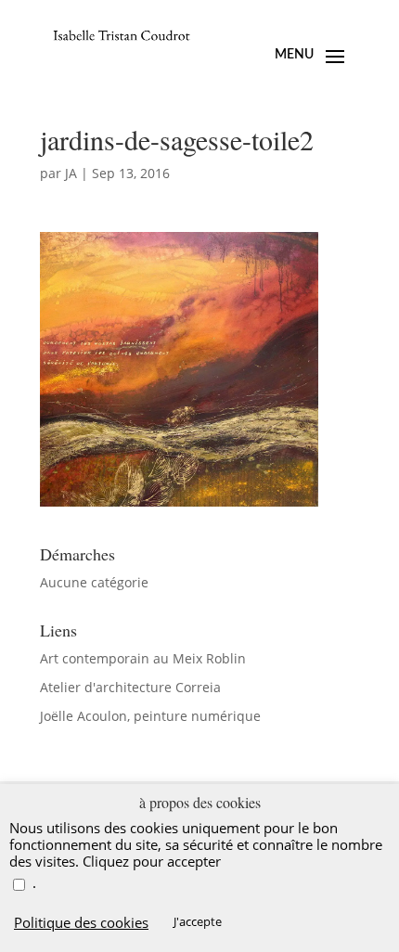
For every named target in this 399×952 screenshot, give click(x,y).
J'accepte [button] (198, 921)
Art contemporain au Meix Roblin (143, 658)
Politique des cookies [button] (81, 922)
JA (71, 173)
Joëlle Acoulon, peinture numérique (150, 716)
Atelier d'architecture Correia (130, 687)
